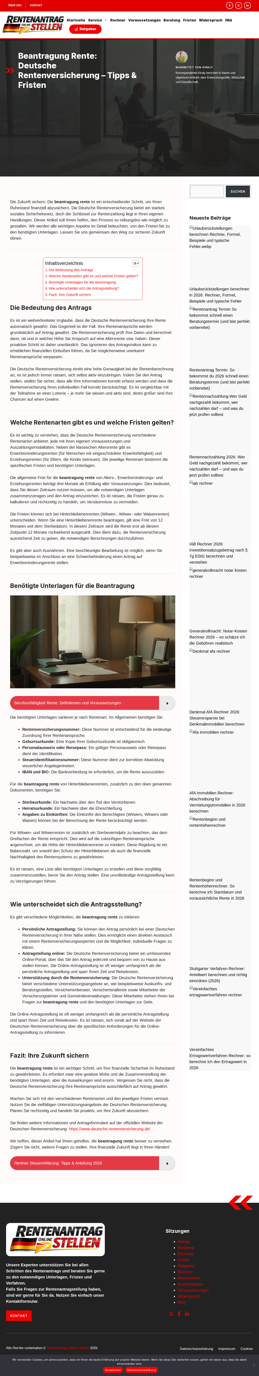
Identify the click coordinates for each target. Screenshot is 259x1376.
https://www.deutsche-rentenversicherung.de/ (109, 1129)
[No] (254, 1365)
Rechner (117, 20)
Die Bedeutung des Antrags (71, 270)
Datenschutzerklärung (196, 1349)
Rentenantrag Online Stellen (68, 1348)
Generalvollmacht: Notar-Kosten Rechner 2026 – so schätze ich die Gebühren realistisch (218, 637)
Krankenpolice (190, 1284)
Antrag (184, 1241)
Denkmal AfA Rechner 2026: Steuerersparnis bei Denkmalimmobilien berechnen (216, 718)
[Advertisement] (129, 121)
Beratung (171, 20)
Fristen (189, 20)
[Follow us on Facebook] (229, 5)
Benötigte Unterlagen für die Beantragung (82, 282)
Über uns (15, 5)
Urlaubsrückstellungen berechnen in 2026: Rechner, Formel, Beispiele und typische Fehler (219, 295)
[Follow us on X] (238, 5)
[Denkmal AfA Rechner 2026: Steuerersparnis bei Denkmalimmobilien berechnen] (219, 678)
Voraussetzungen (144, 20)
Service (95, 20)
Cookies (247, 1349)
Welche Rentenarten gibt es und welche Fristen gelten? (93, 276)
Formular (186, 1254)
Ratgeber (186, 1266)
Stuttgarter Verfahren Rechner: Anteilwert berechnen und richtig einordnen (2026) (218, 974)
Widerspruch (210, 20)
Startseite (76, 20)
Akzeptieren (113, 1370)
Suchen (238, 191)
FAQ (228, 20)
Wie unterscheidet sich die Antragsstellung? (84, 288)
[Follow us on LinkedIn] (247, 5)
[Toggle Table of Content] (133, 263)
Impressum (226, 1349)
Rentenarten (189, 1278)
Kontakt (36, 5)
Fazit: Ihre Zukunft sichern (70, 295)
